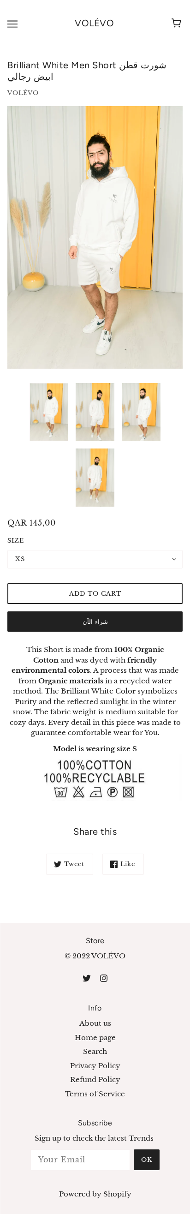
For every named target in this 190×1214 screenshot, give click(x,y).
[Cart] (178, 23)
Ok (146, 1160)
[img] (86, 978)
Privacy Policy (95, 1065)
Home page (95, 1037)
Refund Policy (95, 1079)
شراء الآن (95, 622)
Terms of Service (95, 1093)
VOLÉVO (94, 23)
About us (95, 1023)
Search (95, 1051)
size (15, 540)
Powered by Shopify (95, 1194)
